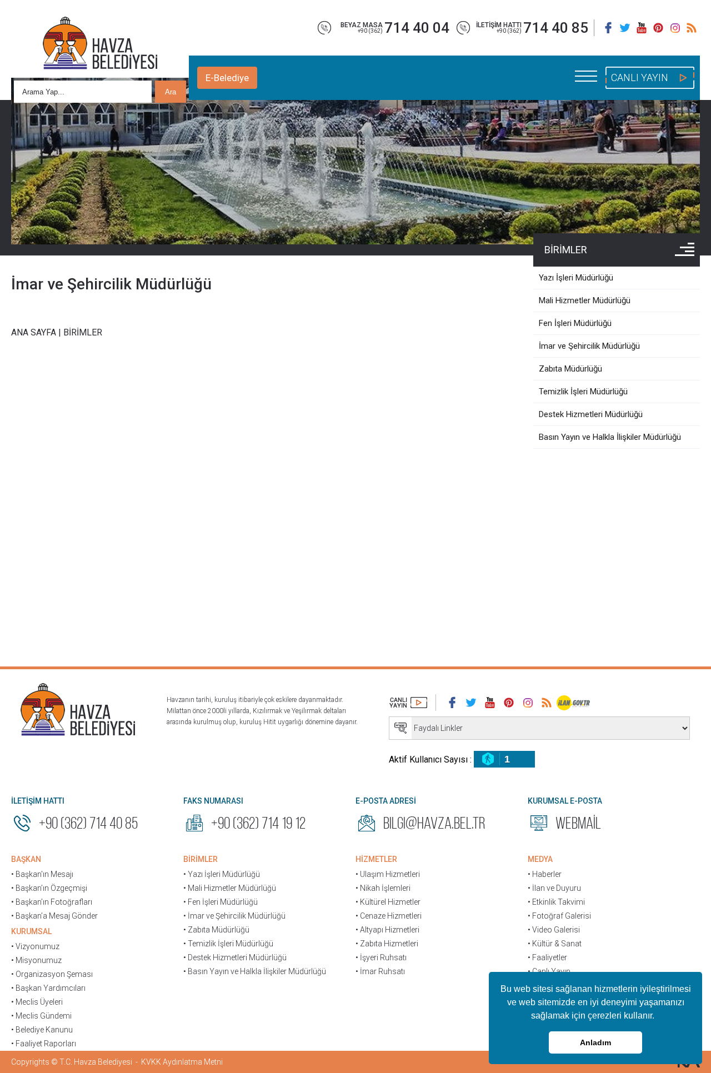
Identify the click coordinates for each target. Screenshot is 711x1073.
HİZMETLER (376, 859)
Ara (170, 92)
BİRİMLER (565, 249)
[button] (658, 1017)
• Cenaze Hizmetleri (389, 915)
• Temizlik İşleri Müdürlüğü (228, 943)
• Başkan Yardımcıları (48, 988)
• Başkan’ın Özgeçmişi (49, 888)
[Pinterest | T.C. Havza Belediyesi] (658, 27)
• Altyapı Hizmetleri (387, 929)
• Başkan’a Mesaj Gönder (54, 915)
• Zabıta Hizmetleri (387, 943)
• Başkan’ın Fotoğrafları (51, 901)
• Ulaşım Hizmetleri (388, 874)
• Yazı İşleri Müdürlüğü (221, 874)
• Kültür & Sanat (555, 943)
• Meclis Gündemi (41, 1015)
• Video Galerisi (554, 929)
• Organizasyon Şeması (52, 974)
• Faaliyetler (547, 957)
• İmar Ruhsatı (380, 971)
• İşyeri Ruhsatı (381, 957)
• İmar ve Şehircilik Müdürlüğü (234, 915)
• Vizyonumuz (35, 946)
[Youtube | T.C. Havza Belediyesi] (641, 27)
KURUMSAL (31, 931)
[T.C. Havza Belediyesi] (77, 711)
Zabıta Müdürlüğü (570, 369)
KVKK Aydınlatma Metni (182, 1061)
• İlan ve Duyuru (554, 888)
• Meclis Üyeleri (37, 1001)
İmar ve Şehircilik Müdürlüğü (111, 284)
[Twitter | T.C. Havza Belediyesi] (625, 27)
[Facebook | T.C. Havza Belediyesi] (608, 27)
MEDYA (540, 859)
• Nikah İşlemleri (383, 888)
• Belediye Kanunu (42, 1029)
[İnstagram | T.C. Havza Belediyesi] (675, 27)
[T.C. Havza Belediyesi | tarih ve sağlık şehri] (100, 44)
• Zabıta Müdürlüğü (216, 929)
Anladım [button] (595, 1042)
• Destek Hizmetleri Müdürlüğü (235, 957)
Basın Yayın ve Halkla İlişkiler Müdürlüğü (610, 437)
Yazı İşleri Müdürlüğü (576, 278)
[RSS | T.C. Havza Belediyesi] (691, 27)
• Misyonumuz (36, 960)
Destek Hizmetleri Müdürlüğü (591, 414)
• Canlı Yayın (549, 971)
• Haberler (545, 874)
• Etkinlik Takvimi (556, 901)
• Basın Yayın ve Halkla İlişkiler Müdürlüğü (254, 971)
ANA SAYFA (33, 332)
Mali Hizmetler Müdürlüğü (584, 300)
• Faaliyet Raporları (43, 1043)
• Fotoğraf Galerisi (559, 915)
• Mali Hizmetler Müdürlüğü (229, 888)
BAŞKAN (26, 859)
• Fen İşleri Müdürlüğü (220, 901)
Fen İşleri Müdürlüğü (575, 323)
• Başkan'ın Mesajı (42, 874)
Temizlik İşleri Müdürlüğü (583, 392)
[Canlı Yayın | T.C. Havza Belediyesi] (408, 702)
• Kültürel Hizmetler (388, 901)
